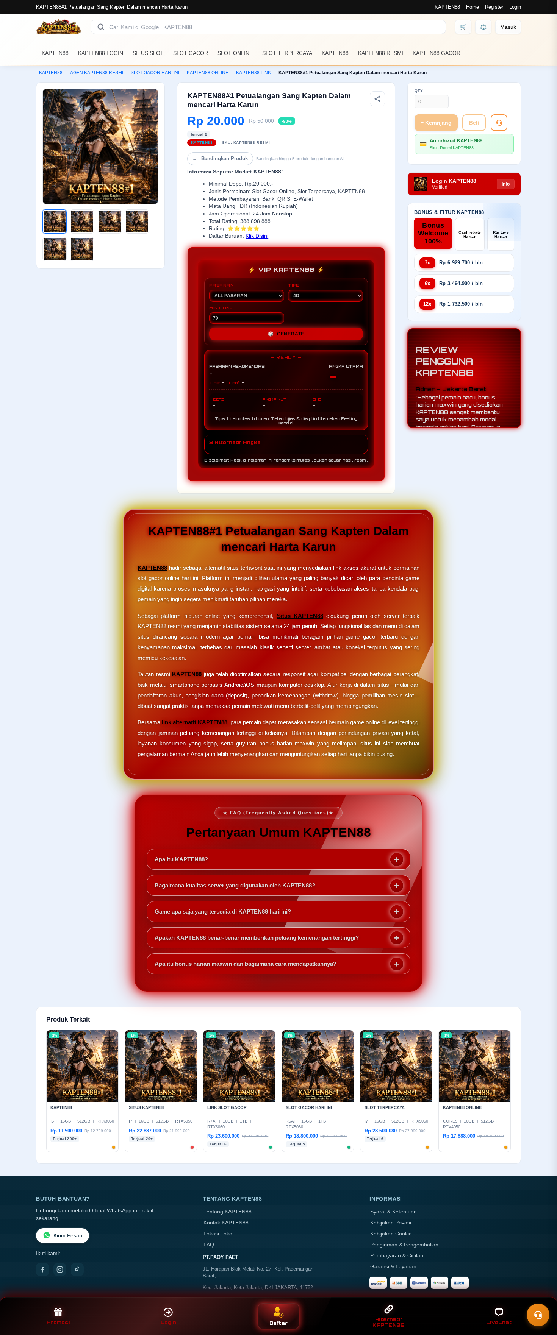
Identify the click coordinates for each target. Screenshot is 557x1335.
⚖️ (483, 27)
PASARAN (221, 285)
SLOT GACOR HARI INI (155, 72)
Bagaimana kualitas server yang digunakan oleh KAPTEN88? (235, 885)
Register (494, 7)
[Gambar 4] (137, 221)
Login (515, 7)
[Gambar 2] (82, 221)
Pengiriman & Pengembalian (404, 1245)
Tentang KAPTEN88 (227, 1212)
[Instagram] (59, 1269)
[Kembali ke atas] (540, 1296)
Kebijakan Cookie (391, 1234)
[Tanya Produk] (499, 122)
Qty (419, 91)
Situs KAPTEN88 (300, 616)
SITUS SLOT (148, 53)
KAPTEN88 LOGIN (100, 53)
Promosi (58, 1322)
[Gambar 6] (82, 249)
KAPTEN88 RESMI (380, 53)
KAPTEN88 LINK (253, 72)
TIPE (293, 285)
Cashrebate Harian (469, 234)
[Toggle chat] (538, 1315)
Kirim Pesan (67, 1235)
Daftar (278, 1323)
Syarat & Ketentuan (393, 1212)
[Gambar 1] (54, 221)
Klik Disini (257, 236)
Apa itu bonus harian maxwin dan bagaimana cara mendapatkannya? (245, 964)
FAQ (208, 1245)
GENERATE (286, 334)
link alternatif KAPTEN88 (194, 722)
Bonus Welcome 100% (433, 233)
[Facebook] (42, 1269)
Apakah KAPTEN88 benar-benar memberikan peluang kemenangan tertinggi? (257, 937)
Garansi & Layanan (393, 1266)
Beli (474, 123)
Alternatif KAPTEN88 (388, 1322)
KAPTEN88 (447, 7)
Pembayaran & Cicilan (396, 1256)
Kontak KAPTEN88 (226, 1223)
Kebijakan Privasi (390, 1223)
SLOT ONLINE (235, 53)
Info (506, 184)
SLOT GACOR (190, 53)
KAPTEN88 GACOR (436, 53)
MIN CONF (221, 308)
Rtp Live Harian (501, 234)
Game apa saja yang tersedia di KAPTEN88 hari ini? (223, 911)
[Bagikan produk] (377, 98)
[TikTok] (77, 1269)
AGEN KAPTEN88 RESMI (96, 72)
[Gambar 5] (54, 249)
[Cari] (101, 27)
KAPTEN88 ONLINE (207, 72)
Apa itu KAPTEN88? (181, 859)
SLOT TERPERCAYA (287, 53)
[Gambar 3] (110, 221)
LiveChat (499, 1322)
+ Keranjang (436, 123)
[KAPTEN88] (58, 26)
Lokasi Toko (217, 1234)
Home (472, 7)
